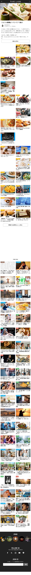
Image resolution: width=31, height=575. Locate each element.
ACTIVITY (17, 45)
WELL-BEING (18, 262)
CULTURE (17, 108)
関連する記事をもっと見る (15, 225)
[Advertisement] (15, 243)
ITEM (2, 328)
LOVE (2, 290)
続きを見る (15, 41)
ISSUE (17, 314)
